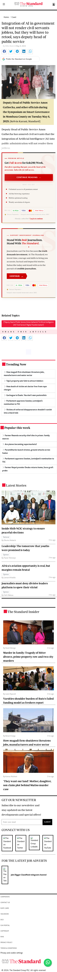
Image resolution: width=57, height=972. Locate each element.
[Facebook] (8, 843)
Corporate (5, 897)
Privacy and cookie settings (12, 953)
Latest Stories (16, 485)
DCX (2, 920)
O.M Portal (5, 925)
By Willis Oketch (9, 46)
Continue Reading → (29, 177)
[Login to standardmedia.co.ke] (53, 4)
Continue (16, 276)
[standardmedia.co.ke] (28, 4)
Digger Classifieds (22, 875)
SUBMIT (47, 822)
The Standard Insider (23, 612)
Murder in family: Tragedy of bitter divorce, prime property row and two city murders (28, 656)
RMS (2, 937)
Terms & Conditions (9, 948)
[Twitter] (22, 843)
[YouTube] (49, 843)
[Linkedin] (35, 843)
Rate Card (5, 908)
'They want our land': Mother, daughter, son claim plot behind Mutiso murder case (27, 785)
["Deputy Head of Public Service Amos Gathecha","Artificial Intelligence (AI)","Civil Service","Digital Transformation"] (28, 323)
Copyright (5, 931)
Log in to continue (36, 218)
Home (6, 17)
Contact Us (5, 903)
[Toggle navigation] (4, 4)
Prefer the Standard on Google (19, 59)
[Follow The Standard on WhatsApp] (48, 963)
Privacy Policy (6, 943)
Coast (14, 17)
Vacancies (5, 914)
